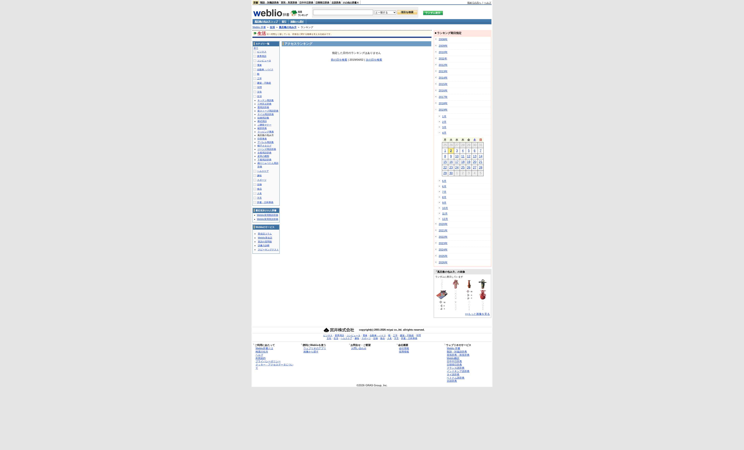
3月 (444, 127)
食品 (259, 189)
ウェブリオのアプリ (314, 348)
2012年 (443, 64)
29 (445, 173)
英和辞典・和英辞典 (458, 354)
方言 (259, 198)
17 (457, 162)
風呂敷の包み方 (288, 27)
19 (468, 162)
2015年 (443, 84)
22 (445, 167)
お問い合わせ (358, 348)
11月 (445, 213)
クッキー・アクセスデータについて (274, 366)
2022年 (443, 236)
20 (474, 162)
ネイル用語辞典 (265, 114)
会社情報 (404, 348)
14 (480, 156)
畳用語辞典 (263, 107)
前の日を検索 (339, 59)
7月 (444, 191)
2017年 (443, 96)
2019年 (443, 109)
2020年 (443, 224)
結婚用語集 (263, 117)
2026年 (443, 262)
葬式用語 (262, 121)
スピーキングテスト (268, 249)
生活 (272, 27)
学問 (259, 87)
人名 (259, 193)
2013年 (443, 71)
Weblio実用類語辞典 (267, 215)
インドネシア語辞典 (458, 371)
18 (463, 162)
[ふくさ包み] (469, 298)
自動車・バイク (265, 69)
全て (256, 48)
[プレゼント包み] (442, 298)
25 (463, 167)
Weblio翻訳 (453, 358)
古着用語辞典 (264, 152)
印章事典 (262, 138)
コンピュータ (264, 60)
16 (451, 162)
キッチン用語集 (265, 100)
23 (451, 167)
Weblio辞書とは (264, 348)
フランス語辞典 (455, 367)
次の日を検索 (374, 59)
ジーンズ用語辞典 (266, 149)
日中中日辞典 (306, 2)
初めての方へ (474, 2)
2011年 (443, 58)
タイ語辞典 (453, 374)
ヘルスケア (263, 171)
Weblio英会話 (265, 237)
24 (457, 167)
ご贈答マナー (264, 124)
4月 (444, 132)
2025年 (443, 256)
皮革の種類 (263, 156)
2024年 (443, 249)
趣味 (259, 175)
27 (474, 167)
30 (451, 173)
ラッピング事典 (265, 131)
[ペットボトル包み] (483, 288)
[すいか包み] (483, 298)
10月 (445, 208)
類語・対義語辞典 (269, 2)
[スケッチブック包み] (469, 309)
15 (445, 162)
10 (457, 156)
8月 (444, 197)
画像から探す (297, 21)
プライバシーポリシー (268, 361)
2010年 (443, 52)
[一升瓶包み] (442, 288)
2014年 (443, 77)
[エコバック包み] (455, 298)
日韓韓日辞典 (322, 2)
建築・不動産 (264, 83)
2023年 (443, 243)
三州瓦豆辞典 (264, 104)
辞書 (255, 2)
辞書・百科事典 (265, 202)
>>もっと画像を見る (477, 314)
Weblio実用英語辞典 (267, 219)
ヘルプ (487, 2)
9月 (444, 202)
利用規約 (261, 358)
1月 (444, 116)
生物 (259, 184)
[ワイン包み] (455, 288)
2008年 (443, 39)
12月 (445, 219)
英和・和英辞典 (289, 2)
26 (468, 167)
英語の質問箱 (265, 241)
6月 (444, 186)
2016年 (443, 90)
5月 (444, 181)
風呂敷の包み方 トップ (266, 21)
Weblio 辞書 (259, 27)
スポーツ (261, 180)
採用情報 (404, 351)
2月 (444, 121)
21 (480, 162)
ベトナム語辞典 (455, 377)
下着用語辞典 (264, 159)
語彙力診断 (264, 245)
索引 (284, 21)
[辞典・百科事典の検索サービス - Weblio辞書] (271, 15)
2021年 (443, 230)
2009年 (443, 45)
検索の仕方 (262, 351)
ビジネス (261, 51)
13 (474, 156)
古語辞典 (336, 2)
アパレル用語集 (265, 142)
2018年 (443, 103)
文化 (259, 92)
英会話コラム (265, 233)
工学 (259, 78)
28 (480, 167)
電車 (259, 65)
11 (462, 156)
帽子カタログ (264, 145)
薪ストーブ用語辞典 (267, 110)
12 (468, 156)
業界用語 (261, 56)
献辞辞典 (262, 128)
